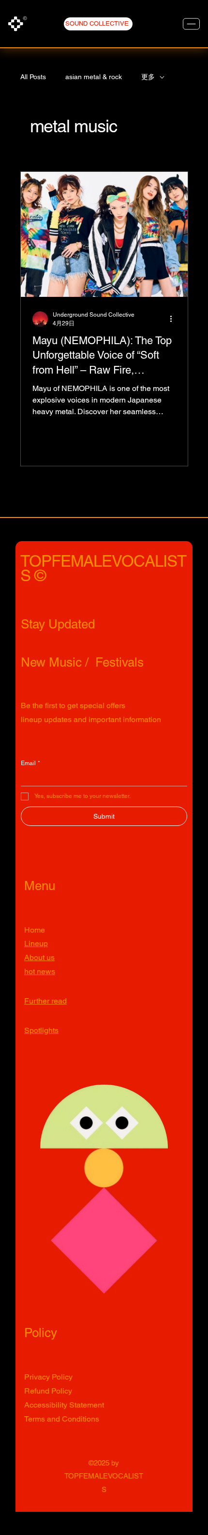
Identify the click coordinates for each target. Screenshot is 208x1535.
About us (39, 957)
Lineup (36, 943)
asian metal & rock (93, 77)
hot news (39, 971)
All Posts (33, 77)
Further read (45, 1000)
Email (30, 763)
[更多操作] (174, 319)
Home (34, 930)
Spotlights (41, 1030)
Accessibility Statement (64, 1404)
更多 (148, 77)
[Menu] (191, 23)
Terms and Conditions (61, 1418)
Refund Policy (48, 1390)
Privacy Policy (48, 1377)
